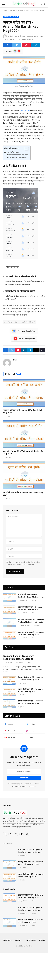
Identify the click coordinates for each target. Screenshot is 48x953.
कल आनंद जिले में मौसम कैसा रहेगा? (18, 155)
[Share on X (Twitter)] (16, 45)
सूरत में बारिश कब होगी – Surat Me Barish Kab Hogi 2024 (23, 493)
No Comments (9, 39)
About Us (18, 940)
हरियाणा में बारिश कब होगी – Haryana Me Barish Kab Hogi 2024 (30, 608)
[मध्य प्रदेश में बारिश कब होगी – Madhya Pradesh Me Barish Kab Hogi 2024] (9, 622)
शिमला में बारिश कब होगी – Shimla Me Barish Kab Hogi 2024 (30, 920)
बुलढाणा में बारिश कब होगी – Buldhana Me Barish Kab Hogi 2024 (30, 896)
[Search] (40, 3)
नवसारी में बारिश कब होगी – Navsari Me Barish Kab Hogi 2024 (23, 411)
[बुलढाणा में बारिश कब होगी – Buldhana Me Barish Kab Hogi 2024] (9, 897)
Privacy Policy (22, 786)
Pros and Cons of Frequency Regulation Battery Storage (18, 657)
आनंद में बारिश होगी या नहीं (28, 322)
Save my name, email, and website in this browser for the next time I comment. (23, 563)
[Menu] (3, 3)
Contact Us (7, 940)
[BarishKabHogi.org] (24, 3)
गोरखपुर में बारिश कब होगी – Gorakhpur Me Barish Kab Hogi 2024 (31, 633)
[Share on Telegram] (35, 45)
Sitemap (42, 940)
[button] (9, 206)
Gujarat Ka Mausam (11, 17)
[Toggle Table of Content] (25, 149)
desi (11, 36)
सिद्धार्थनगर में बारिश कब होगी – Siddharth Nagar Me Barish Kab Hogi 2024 (31, 597)
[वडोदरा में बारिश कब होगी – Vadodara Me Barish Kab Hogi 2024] (24, 434)
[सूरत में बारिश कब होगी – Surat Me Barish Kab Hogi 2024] (24, 475)
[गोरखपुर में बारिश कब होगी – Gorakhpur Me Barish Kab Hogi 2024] (9, 635)
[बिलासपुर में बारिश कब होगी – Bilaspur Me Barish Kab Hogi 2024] (9, 680)
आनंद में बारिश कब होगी (12, 152)
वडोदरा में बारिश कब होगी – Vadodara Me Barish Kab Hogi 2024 (23, 452)
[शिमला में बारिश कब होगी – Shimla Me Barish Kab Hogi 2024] (9, 922)
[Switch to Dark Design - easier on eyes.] (44, 4)
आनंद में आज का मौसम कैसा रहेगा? (18, 157)
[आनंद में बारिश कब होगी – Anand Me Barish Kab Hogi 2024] (24, 70)
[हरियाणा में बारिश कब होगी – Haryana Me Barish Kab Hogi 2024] (9, 610)
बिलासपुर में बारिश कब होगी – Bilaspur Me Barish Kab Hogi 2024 (30, 678)
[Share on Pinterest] (26, 45)
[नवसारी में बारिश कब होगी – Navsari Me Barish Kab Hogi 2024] (24, 393)
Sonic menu (25, 110)
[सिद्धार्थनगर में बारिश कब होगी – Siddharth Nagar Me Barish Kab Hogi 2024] (9, 597)
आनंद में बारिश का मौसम (11, 322)
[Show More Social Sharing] (43, 45)
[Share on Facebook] (7, 45)
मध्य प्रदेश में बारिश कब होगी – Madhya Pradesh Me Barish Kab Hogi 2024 (31, 622)
